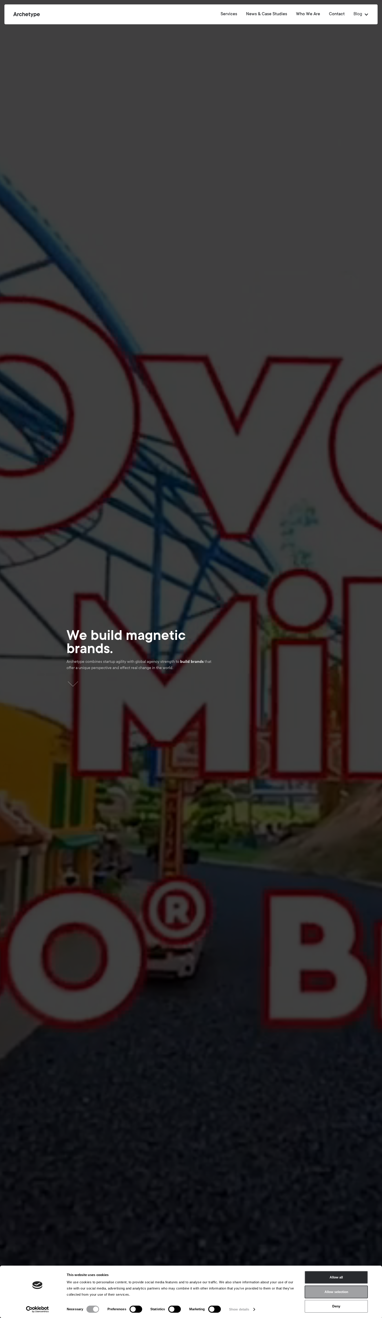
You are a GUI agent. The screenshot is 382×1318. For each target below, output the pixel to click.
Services (229, 14)
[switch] (136, 1309)
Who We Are (308, 14)
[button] (359, 14)
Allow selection (336, 1292)
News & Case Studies (266, 14)
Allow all (336, 1277)
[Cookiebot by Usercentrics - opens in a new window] (37, 1309)
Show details (239, 1309)
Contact (337, 14)
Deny (336, 1306)
